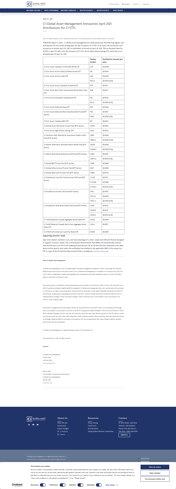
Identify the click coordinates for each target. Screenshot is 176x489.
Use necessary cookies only (155, 479)
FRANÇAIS (146, 4)
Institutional (114, 4)
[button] (126, 4)
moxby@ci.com (47, 383)
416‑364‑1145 (129, 428)
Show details (110, 485)
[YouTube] (33, 424)
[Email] (37, 424)
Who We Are (62, 423)
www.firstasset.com (101, 251)
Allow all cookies (155, 467)
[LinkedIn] (29, 424)
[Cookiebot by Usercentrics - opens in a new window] (17, 485)
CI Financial (64, 431)
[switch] (62, 485)
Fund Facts (92, 426)
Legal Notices (145, 461)
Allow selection (155, 473)
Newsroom (61, 426)
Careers (62, 434)
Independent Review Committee (101, 431)
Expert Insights (63, 428)
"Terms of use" (79, 478)
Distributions (93, 428)
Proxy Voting (93, 423)
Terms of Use (145, 458)
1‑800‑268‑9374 (132, 431)
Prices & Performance (51, 10)
